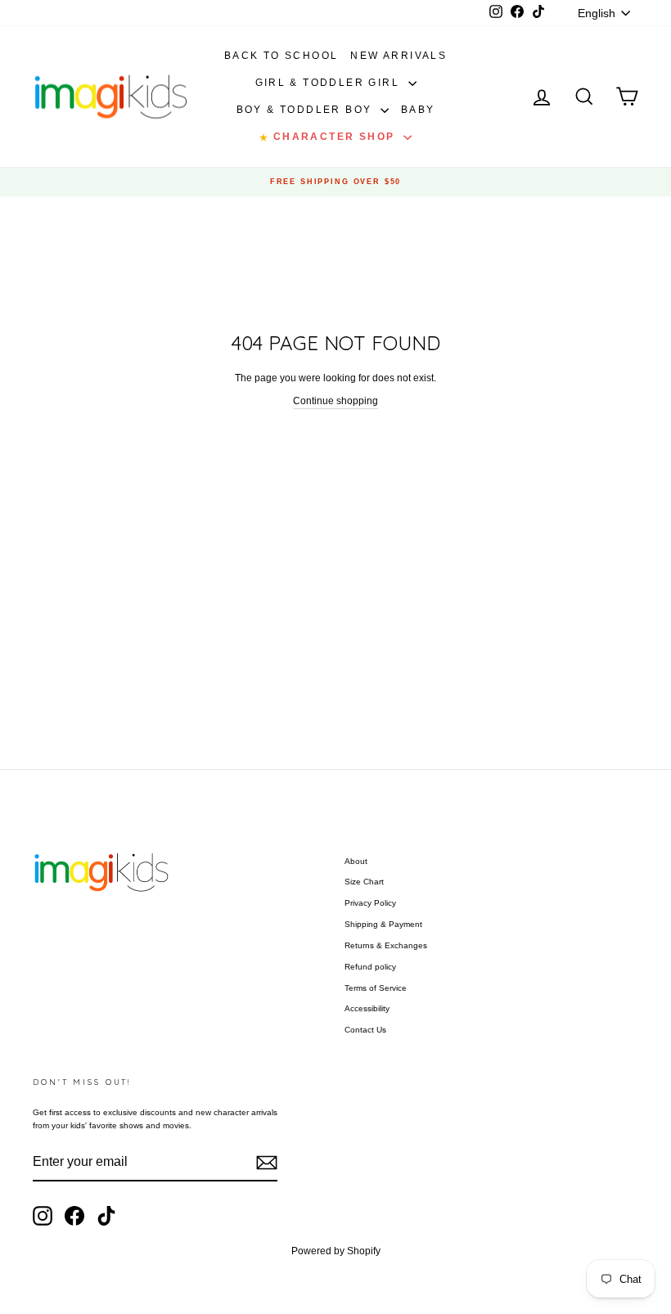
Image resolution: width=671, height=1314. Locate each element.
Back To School (281, 55)
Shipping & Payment (383, 924)
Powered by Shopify (336, 1251)
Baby (418, 109)
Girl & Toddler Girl (329, 82)
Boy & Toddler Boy (306, 109)
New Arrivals (398, 55)
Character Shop (329, 136)
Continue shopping (335, 401)
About (356, 861)
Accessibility (367, 1008)
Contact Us (365, 1029)
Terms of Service (376, 987)
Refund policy (370, 966)
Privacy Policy (370, 902)
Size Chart (364, 881)
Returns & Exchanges (386, 945)
